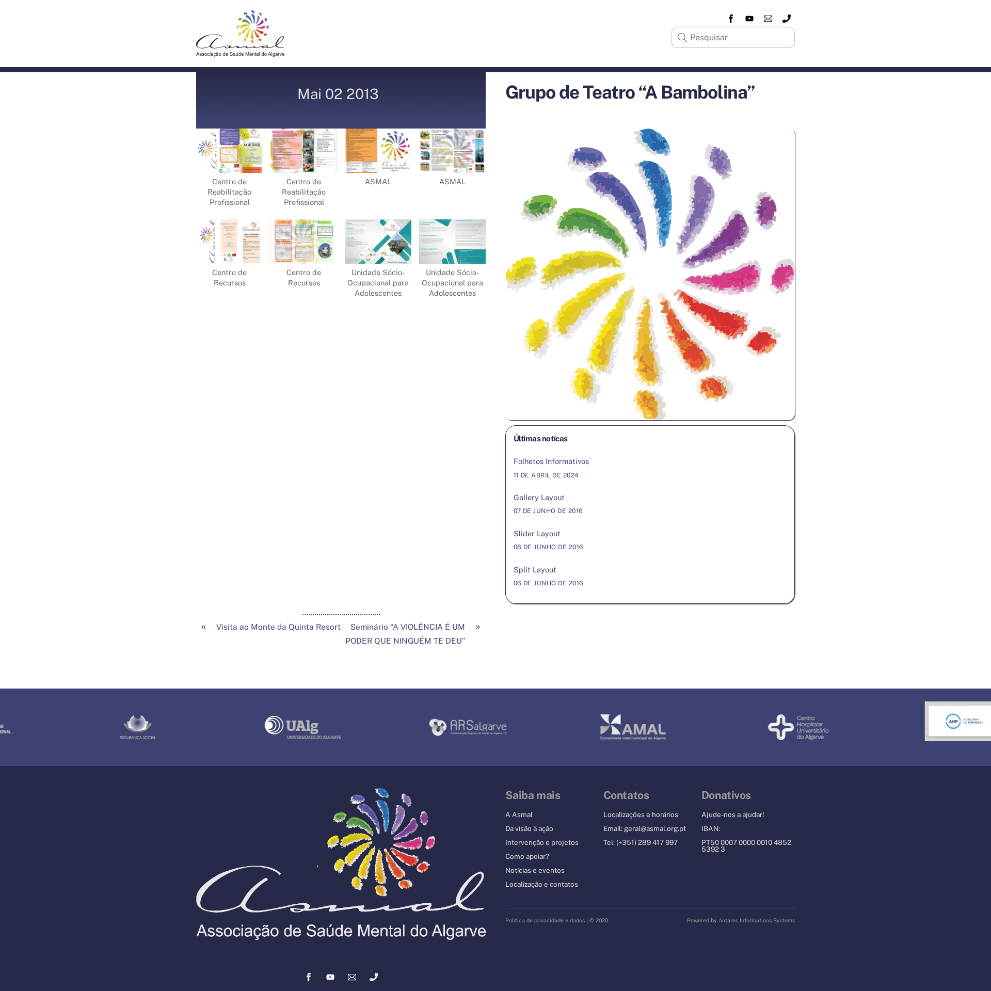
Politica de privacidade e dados (545, 920)
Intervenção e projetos (542, 842)
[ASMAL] (378, 165)
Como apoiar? (527, 856)
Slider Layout (537, 533)
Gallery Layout (539, 497)
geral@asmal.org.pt (655, 828)
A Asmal (519, 814)
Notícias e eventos (535, 870)
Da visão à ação (529, 828)
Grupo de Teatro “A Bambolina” (630, 92)
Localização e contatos (541, 884)
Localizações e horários (640, 814)
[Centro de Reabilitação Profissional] (229, 165)
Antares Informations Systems (756, 920)
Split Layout (535, 569)
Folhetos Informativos (551, 461)
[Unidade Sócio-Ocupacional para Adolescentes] (378, 256)
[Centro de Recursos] (229, 256)
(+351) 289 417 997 (647, 842)
